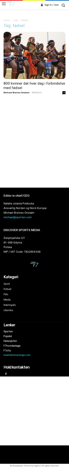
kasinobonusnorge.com (17, 354)
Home (7, 20)
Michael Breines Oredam (16, 92)
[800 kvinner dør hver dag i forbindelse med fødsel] (34, 55)
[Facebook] (6, 374)
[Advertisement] (34, 140)
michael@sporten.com (18, 217)
